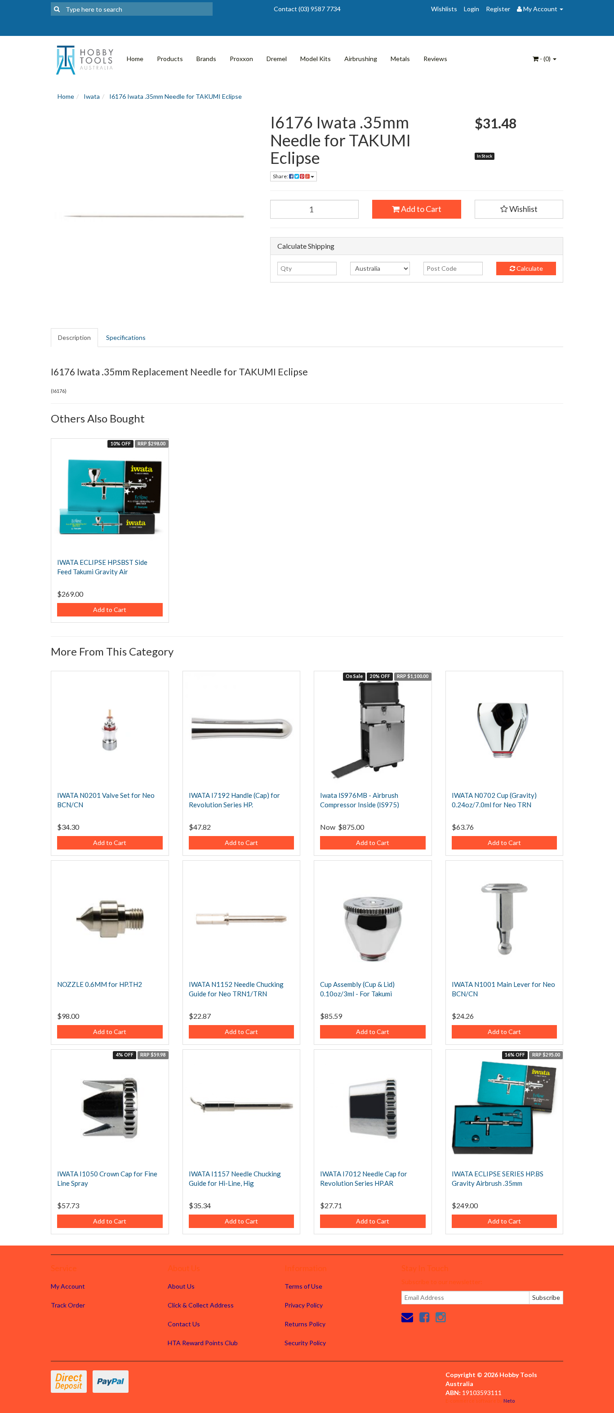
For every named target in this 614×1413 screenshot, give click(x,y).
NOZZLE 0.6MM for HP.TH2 (99, 984)
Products (170, 58)
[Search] (57, 9)
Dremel (277, 58)
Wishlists (444, 9)
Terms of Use (303, 1286)
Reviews (435, 58)
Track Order (68, 1305)
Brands (206, 58)
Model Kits (315, 58)
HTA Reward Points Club (203, 1343)
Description (74, 337)
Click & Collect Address (201, 1305)
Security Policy (305, 1343)
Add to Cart (420, 209)
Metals (400, 58)
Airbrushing (360, 58)
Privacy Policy (304, 1305)
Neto (509, 1401)
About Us (181, 1286)
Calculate (529, 268)
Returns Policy (305, 1324)
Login (471, 9)
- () (545, 58)
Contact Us (184, 1324)
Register (498, 9)
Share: (281, 176)
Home (135, 58)
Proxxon (241, 58)
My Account (68, 1286)
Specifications (126, 337)
